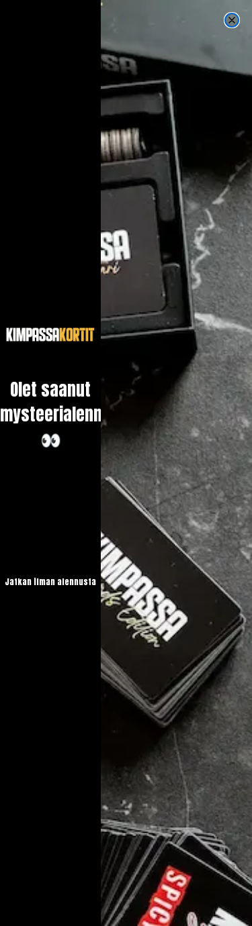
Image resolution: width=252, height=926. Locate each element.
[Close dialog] (232, 20)
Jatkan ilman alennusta (50, 582)
